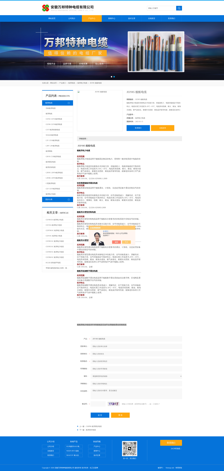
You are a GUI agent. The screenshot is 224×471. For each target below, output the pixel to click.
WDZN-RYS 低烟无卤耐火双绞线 (74, 451)
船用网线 (49, 151)
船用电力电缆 (82, 83)
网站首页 (51, 18)
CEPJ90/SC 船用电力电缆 (55, 252)
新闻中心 (111, 18)
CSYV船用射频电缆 (53, 130)
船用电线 (49, 114)
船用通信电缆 (51, 162)
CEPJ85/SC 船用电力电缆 (55, 241)
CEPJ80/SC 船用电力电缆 (55, 257)
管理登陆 (178, 468)
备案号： (161, 468)
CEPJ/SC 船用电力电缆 (54, 236)
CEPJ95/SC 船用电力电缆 (55, 246)
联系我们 (171, 18)
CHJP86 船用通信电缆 (94, 426)
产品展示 (62, 83)
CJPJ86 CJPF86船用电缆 (54, 178)
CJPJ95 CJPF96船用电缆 (54, 173)
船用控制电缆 (51, 167)
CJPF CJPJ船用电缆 (52, 146)
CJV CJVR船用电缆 (52, 140)
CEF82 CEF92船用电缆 (54, 119)
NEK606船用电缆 (52, 135)
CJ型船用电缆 (51, 183)
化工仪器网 (94, 468)
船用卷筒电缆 (91, 430)
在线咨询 (162, 128)
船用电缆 (71, 83)
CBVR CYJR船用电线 (53, 156)
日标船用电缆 (51, 108)
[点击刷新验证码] (113, 404)
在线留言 (151, 18)
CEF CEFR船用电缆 (53, 189)
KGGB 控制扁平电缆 (53, 263)
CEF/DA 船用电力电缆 (54, 225)
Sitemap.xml (170, 468)
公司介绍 (50, 446)
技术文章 (131, 18)
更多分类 (48, 199)
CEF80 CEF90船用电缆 (54, 124)
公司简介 (71, 18)
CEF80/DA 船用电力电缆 (54, 220)
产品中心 (91, 18)
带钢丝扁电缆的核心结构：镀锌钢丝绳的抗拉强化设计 (59, 268)
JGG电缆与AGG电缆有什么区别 (74, 446)
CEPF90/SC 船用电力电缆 (55, 230)
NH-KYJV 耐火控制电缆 (74, 455)
